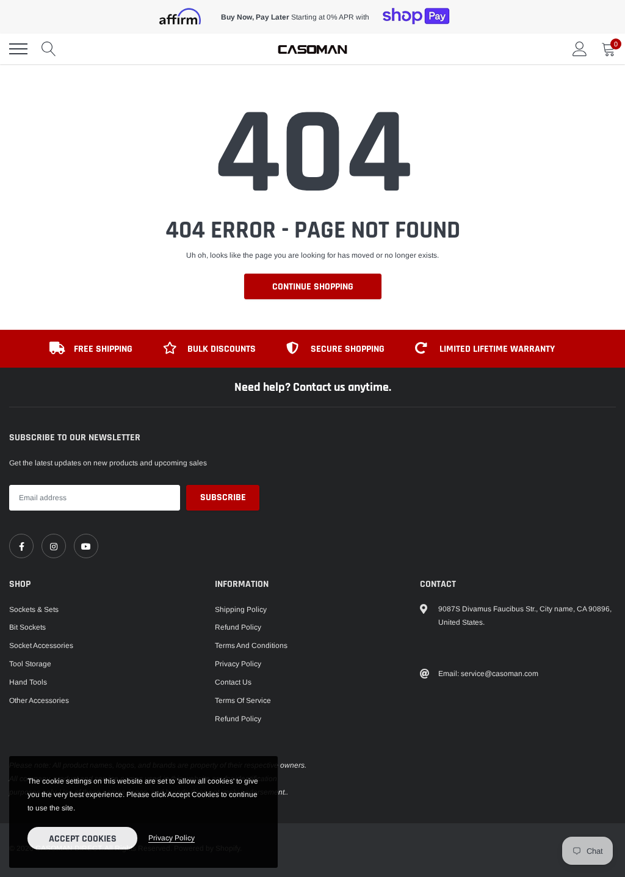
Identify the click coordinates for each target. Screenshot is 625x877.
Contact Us (233, 682)
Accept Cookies (83, 838)
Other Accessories (39, 700)
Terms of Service (243, 700)
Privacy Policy (238, 664)
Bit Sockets (27, 627)
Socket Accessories (41, 645)
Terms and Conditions (251, 645)
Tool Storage (30, 664)
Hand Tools (28, 682)
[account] (580, 49)
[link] (21, 546)
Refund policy (238, 719)
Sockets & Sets (34, 609)
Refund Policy (238, 627)
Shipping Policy (241, 609)
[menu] (18, 49)
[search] (49, 49)
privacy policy (171, 838)
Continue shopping (312, 286)
